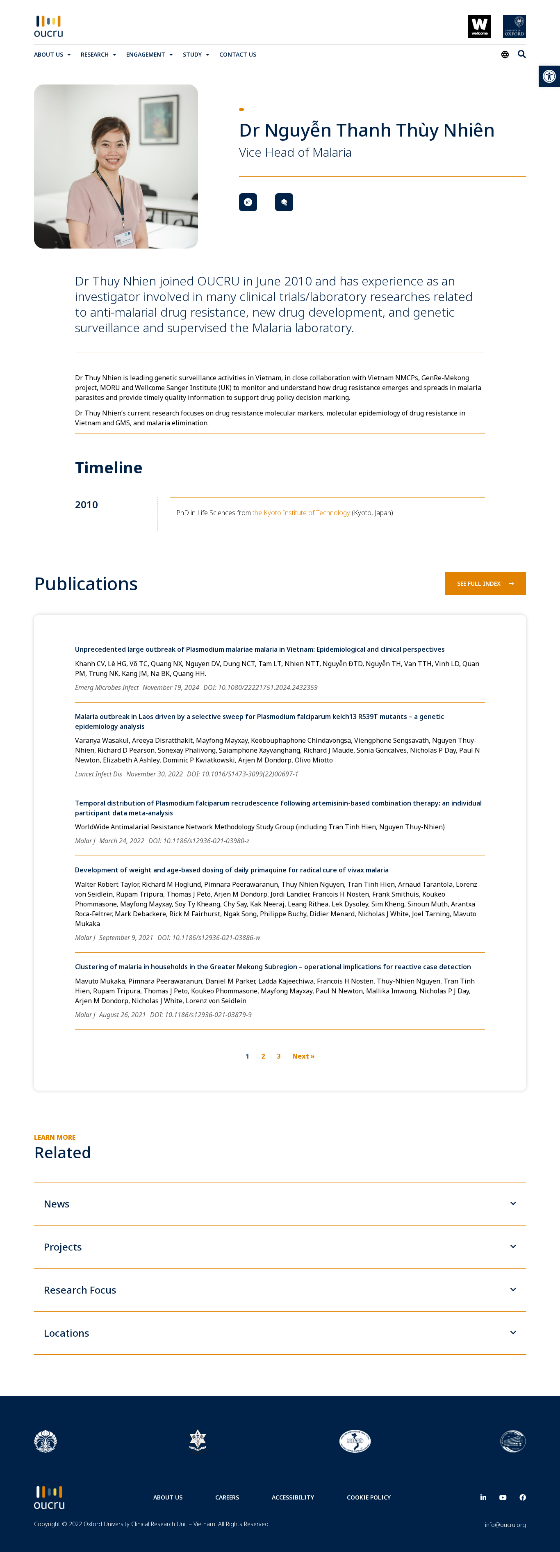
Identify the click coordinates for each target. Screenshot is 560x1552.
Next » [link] (303, 1056)
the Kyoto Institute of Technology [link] (301, 512)
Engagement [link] (145, 54)
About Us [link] (48, 54)
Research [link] (95, 54)
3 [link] (278, 1056)
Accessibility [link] (293, 1497)
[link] (549, 76)
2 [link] (263, 1056)
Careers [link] (227, 1497)
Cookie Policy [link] (369, 1497)
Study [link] (192, 54)
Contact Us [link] (237, 54)
